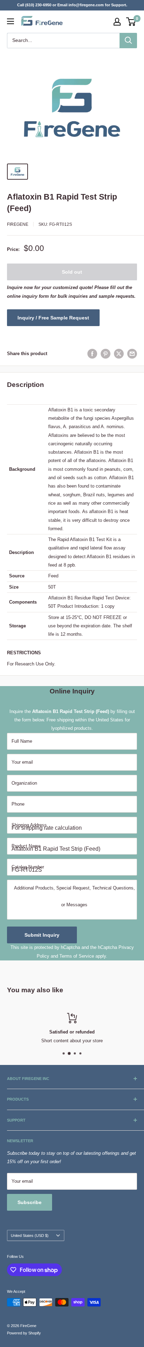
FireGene (17, 224)
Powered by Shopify (24, 1333)
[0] (131, 21)
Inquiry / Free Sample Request (53, 317)
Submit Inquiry (41, 935)
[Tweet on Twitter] (119, 354)
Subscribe (29, 1202)
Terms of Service (76, 956)
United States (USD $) (30, 1235)
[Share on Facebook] (92, 354)
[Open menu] (10, 21)
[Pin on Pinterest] (105, 354)
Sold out (72, 272)
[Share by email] (132, 354)
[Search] (128, 40)
